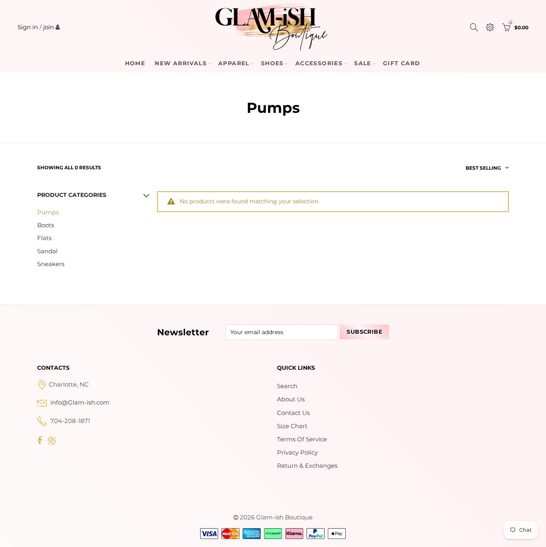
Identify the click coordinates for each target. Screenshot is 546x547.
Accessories (319, 63)
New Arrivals (181, 63)
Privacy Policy (297, 452)
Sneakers (50, 264)
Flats (44, 238)
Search (287, 386)
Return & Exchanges (307, 465)
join (48, 27)
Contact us (293, 413)
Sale (362, 63)
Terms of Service (302, 439)
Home (135, 63)
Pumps (48, 212)
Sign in (28, 27)
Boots (45, 225)
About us (291, 399)
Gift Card (401, 63)
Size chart (292, 426)
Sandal (47, 251)
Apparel (233, 63)
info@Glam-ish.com (80, 402)
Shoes (272, 63)
